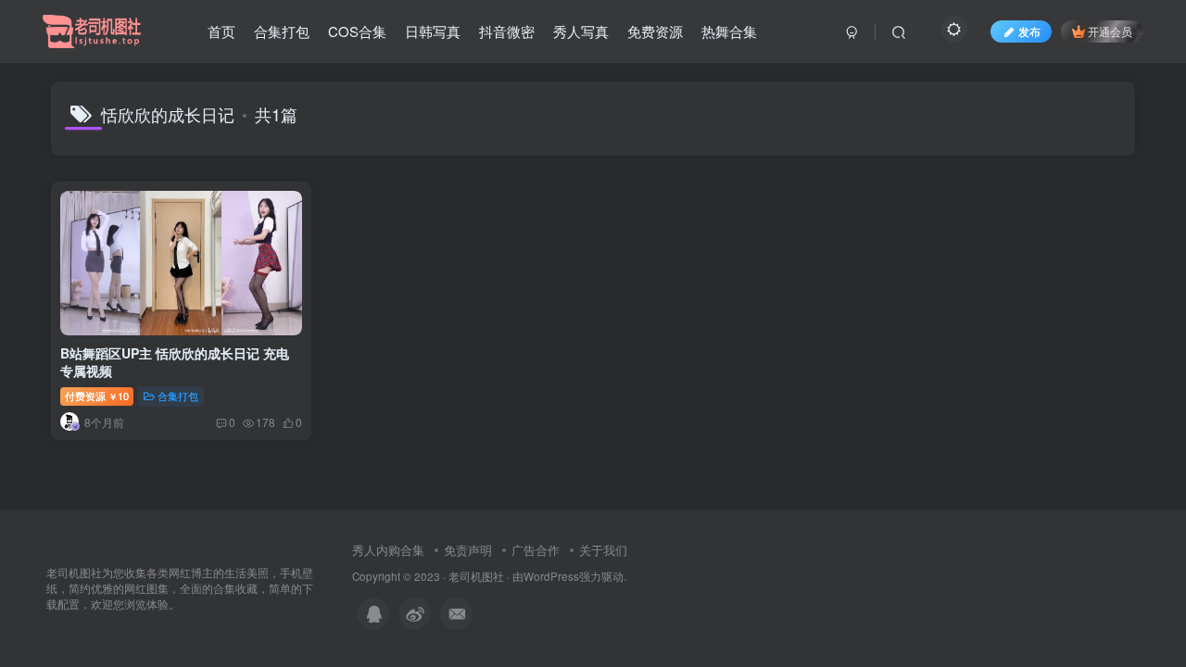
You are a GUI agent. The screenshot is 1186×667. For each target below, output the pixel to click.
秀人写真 (581, 31)
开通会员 (1110, 31)
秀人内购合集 (388, 550)
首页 (221, 31)
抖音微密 (507, 31)
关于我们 (603, 550)
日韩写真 (433, 31)
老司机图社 (476, 576)
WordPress (551, 576)
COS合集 (357, 31)
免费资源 (655, 31)
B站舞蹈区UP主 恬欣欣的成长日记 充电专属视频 (174, 362)
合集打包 (281, 31)
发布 (1029, 31)
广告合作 (535, 550)
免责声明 (468, 550)
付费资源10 (97, 395)
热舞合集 (729, 31)
